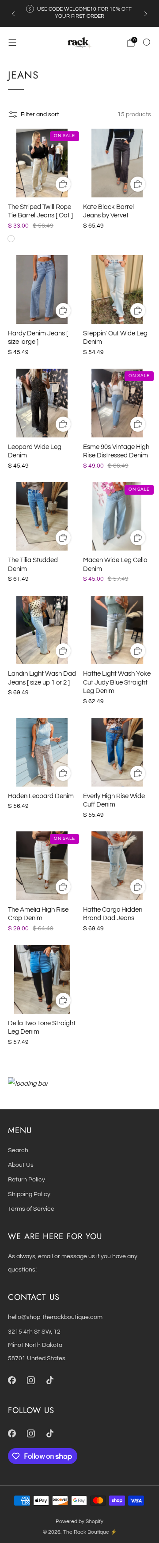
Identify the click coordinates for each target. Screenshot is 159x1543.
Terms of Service (31, 1208)
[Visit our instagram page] (30, 1379)
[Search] (146, 42)
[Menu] (12, 42)
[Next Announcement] (145, 13)
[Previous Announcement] (13, 13)
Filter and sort (40, 114)
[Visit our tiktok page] (49, 1379)
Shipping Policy (29, 1194)
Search (18, 1150)
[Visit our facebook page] (11, 1379)
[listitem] (79, 13)
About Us (21, 1164)
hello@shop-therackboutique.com (55, 1317)
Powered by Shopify (79, 1521)
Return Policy (26, 1179)
